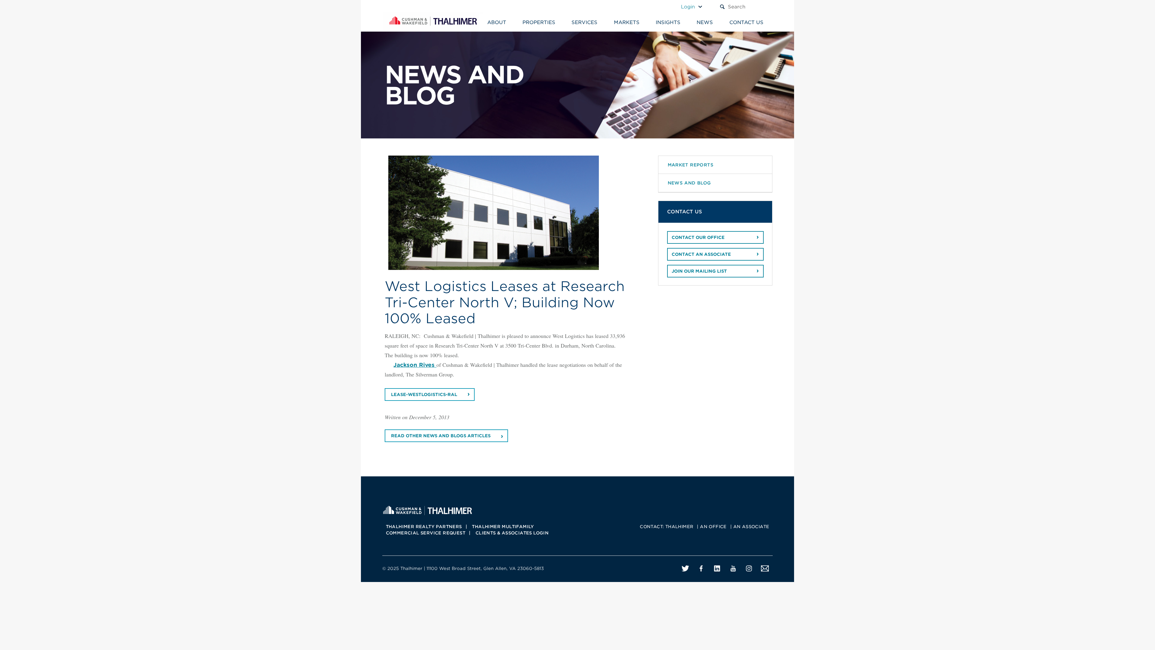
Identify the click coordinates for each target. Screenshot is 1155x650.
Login (688, 7)
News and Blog (689, 182)
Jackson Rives (414, 365)
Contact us (746, 22)
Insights (668, 22)
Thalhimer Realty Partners (424, 526)
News (705, 22)
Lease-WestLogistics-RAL (424, 394)
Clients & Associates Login (512, 533)
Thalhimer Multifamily (503, 526)
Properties (538, 22)
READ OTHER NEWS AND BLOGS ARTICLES (441, 435)
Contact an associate (701, 254)
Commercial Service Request (425, 533)
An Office (713, 526)
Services (584, 22)
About (496, 22)
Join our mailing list (699, 271)
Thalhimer (679, 526)
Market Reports (691, 164)
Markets (626, 22)
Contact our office (698, 237)
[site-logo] (427, 509)
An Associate (751, 526)
